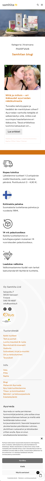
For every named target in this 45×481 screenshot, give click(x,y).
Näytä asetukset (22, 473)
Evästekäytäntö (12, 478)
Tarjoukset (8, 358)
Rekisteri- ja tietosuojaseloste (27, 478)
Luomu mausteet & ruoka (14, 342)
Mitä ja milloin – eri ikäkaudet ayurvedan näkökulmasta (18, 98)
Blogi (5, 382)
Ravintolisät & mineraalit (14, 345)
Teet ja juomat (9, 339)
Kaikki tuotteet (9, 336)
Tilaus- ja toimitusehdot (14, 391)
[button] (42, 438)
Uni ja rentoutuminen (12, 355)
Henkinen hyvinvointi (14, 139)
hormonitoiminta (29, 139)
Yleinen (24, 141)
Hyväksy (22, 461)
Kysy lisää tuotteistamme (14, 388)
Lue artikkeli (15, 131)
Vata (18, 141)
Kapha (8, 141)
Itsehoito (7, 348)
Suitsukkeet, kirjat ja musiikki (16, 351)
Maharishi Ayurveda (12, 385)
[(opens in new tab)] (8, 314)
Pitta (13, 141)
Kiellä (22, 467)
